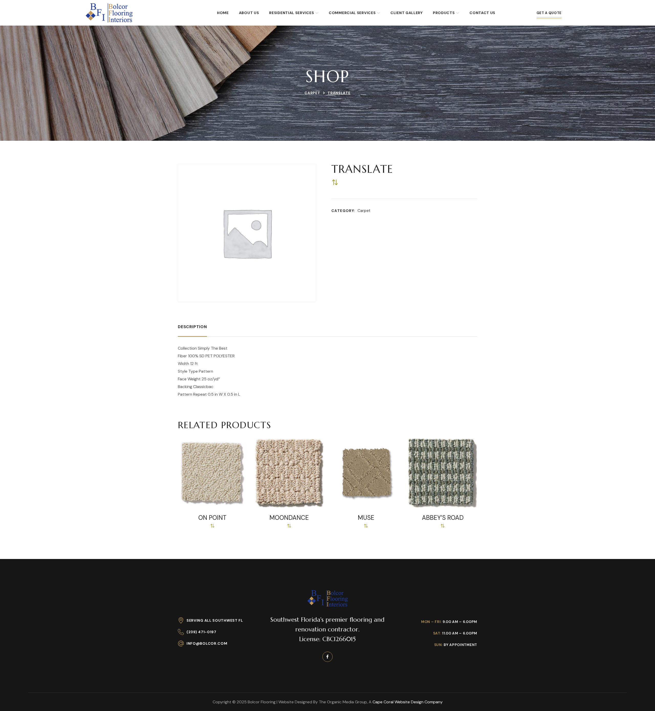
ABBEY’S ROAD (443, 518)
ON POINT (212, 518)
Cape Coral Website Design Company (408, 702)
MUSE (366, 518)
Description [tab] (192, 326)
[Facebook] (327, 657)
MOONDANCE (289, 518)
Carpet (312, 93)
